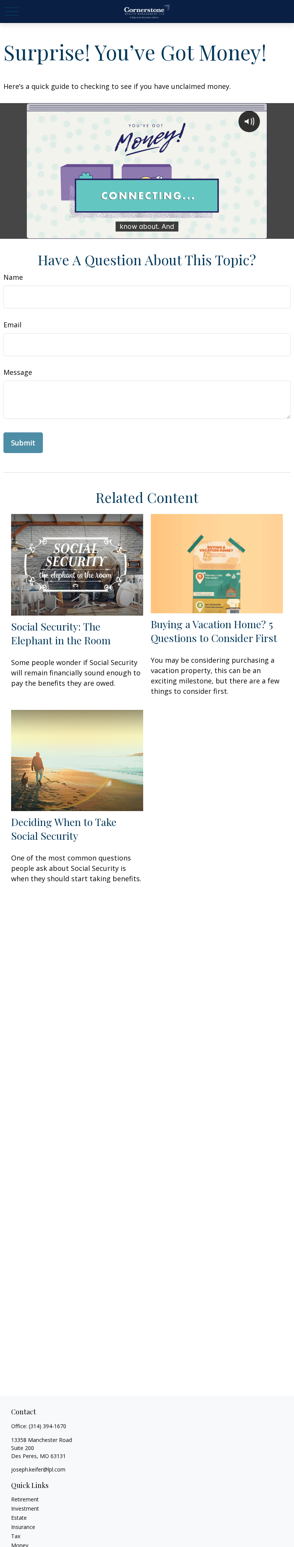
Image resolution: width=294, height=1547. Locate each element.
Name (13, 277)
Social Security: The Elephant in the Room (61, 633)
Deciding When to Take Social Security (63, 828)
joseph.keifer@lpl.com (38, 1469)
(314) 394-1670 (47, 1426)
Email (12, 324)
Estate (19, 1517)
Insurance (23, 1527)
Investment (25, 1508)
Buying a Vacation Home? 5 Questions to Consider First (214, 631)
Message (17, 372)
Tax (15, 1536)
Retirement (25, 1499)
